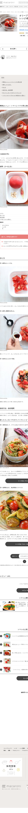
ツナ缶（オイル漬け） (5, 219)
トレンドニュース (8, 748)
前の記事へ (13, 48)
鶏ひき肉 (16, 6)
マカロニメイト (16, 750)
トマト (1, 213)
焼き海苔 (2, 217)
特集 (5, 750)
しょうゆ (4, 226)
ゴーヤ (25, 6)
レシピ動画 (22, 748)
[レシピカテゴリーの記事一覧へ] (21, 33)
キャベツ (11, 6)
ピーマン (21, 6)
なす (7, 6)
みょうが (2, 215)
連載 (9, 750)
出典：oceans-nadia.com (4, 467)
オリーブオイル (5, 225)
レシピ (15, 748)
